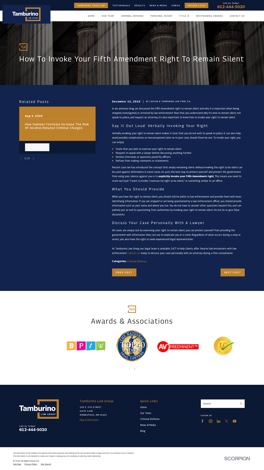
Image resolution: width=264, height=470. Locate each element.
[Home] (26, 14)
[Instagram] (210, 421)
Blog (142, 430)
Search (207, 403)
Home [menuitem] (91, 16)
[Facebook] (202, 421)
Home (143, 407)
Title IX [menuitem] (184, 16)
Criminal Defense (136, 261)
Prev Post (124, 272)
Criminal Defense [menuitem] (132, 16)
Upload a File (196, 5)
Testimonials (121, 5)
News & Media (158, 5)
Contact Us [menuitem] (237, 16)
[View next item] (33, 158)
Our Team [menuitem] (108, 16)
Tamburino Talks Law (91, 5)
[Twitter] (226, 421)
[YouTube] (234, 421)
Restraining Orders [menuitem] (209, 16)
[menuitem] (17, 464)
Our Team (145, 413)
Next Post (232, 272)
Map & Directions (89, 419)
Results (139, 5)
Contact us (134, 253)
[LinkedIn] (218, 421)
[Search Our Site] (241, 404)
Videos (175, 5)
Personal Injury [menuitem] (161, 16)
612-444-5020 (231, 7)
